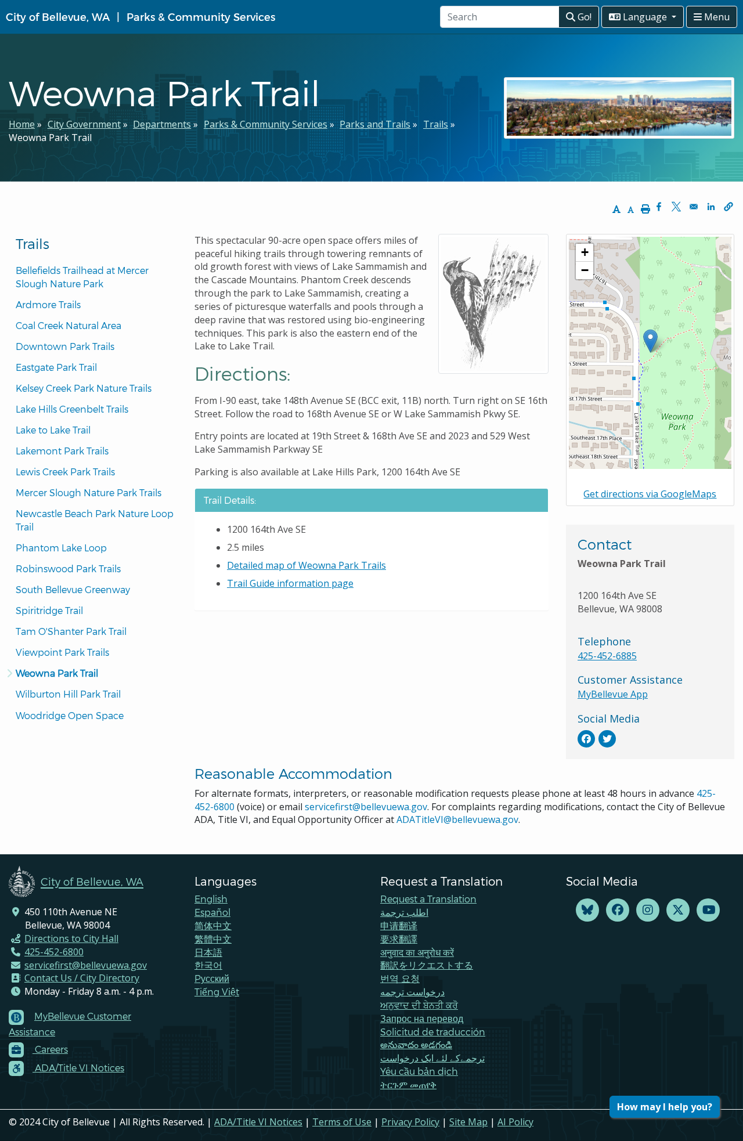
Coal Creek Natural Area (68, 325)
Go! (583, 16)
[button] (728, 206)
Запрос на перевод (421, 1018)
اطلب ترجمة (404, 912)
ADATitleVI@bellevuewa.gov (457, 819)
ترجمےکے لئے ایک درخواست (432, 1057)
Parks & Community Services (201, 16)
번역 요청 (400, 978)
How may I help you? (664, 1106)
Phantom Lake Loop (61, 547)
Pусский (211, 978)
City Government (84, 124)
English (211, 898)
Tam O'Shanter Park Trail (71, 631)
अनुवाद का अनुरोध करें (417, 952)
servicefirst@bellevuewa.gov (366, 806)
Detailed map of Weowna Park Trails (306, 565)
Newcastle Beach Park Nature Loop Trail (96, 520)
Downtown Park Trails (65, 346)
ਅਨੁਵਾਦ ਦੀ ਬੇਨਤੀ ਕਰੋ (419, 1004)
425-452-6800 (54, 951)
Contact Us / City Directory (81, 978)
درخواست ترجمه (412, 991)
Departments (162, 124)
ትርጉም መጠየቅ (408, 1084)
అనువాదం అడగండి (416, 1044)
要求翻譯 (398, 938)
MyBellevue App (613, 694)
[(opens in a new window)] (586, 739)
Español (212, 912)
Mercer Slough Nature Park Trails (88, 492)
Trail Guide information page (290, 583)
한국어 (208, 964)
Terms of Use (342, 1121)
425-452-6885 (607, 655)
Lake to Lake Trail (53, 429)
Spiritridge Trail (49, 610)
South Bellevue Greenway (73, 589)
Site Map (468, 1121)
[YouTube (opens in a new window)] (708, 910)
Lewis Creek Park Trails (65, 471)
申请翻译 (398, 925)
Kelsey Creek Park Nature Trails (84, 387)
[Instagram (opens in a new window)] (647, 910)
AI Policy (515, 1121)
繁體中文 (213, 938)
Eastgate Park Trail (56, 367)
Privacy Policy (410, 1121)
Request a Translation (428, 898)
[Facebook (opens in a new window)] (617, 910)
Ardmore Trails (48, 304)
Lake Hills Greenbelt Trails (72, 408)
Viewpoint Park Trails (62, 652)
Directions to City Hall (71, 938)
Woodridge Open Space (70, 715)
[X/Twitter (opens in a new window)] (678, 910)
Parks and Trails (375, 124)
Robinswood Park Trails (68, 568)
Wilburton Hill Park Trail (68, 693)
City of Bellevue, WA (58, 16)
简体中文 (213, 925)
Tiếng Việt (216, 991)
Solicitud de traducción (432, 1031)
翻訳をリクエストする (426, 964)
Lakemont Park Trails (62, 450)
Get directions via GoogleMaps (649, 494)
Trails (435, 124)
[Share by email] (693, 206)
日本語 (208, 952)
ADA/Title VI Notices (258, 1121)
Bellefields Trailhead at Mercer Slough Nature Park (83, 277)
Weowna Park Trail (57, 672)
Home (22, 124)
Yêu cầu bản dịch (419, 1071)
